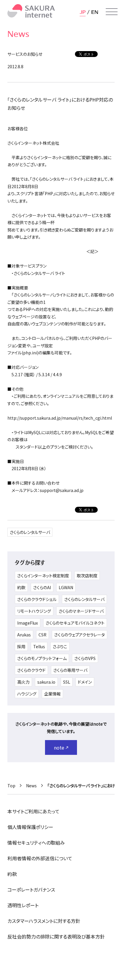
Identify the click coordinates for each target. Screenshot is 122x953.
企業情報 (52, 694)
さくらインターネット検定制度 (43, 576)
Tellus (39, 646)
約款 (21, 587)
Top (11, 786)
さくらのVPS (85, 658)
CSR (42, 635)
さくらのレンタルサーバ (30, 532)
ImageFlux (27, 623)
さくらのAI (42, 587)
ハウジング (26, 694)
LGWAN (66, 587)
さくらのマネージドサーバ (81, 611)
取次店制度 (87, 576)
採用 (21, 646)
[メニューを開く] (112, 12)
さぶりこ (60, 646)
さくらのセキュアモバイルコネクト (75, 623)
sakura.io (46, 682)
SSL (66, 682)
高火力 (23, 682)
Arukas (24, 635)
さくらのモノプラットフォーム (42, 658)
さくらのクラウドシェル (37, 599)
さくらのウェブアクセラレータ (79, 635)
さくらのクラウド (31, 670)
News (31, 786)
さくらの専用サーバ (70, 670)
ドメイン (85, 682)
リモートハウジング (34, 611)
